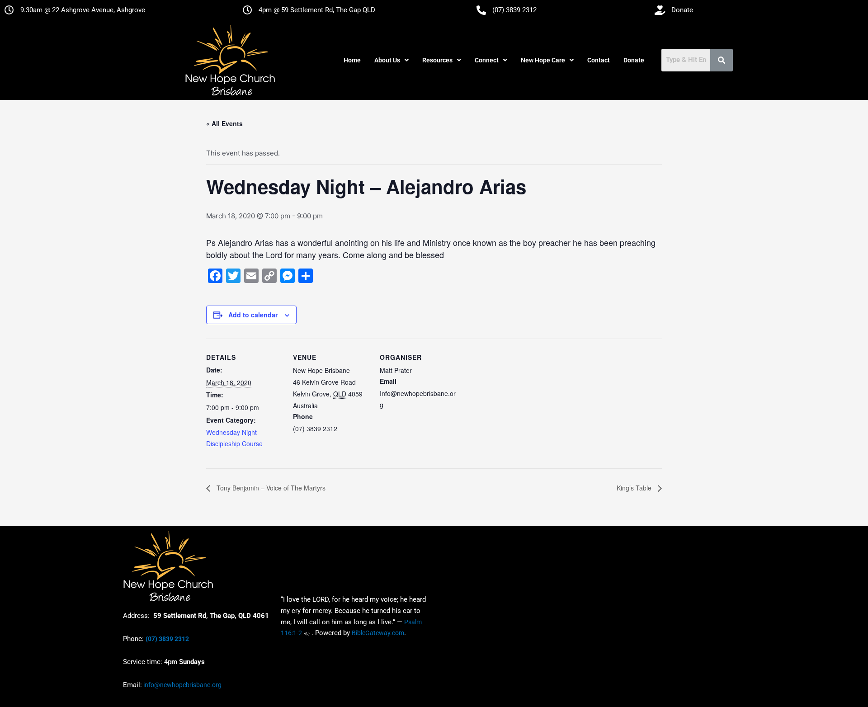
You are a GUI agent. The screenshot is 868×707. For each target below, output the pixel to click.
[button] (391, 60)
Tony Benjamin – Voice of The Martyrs (270, 487)
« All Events (224, 123)
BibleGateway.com (378, 632)
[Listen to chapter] (307, 632)
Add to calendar (253, 314)
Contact (598, 60)
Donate (633, 60)
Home (352, 60)
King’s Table (635, 487)
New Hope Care (543, 60)
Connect (487, 60)
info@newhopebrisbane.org (182, 684)
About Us (387, 60)
